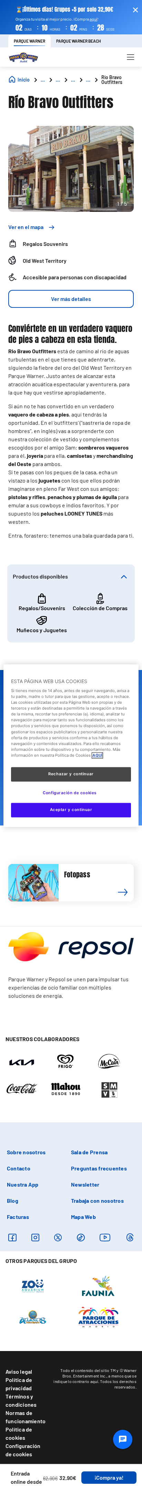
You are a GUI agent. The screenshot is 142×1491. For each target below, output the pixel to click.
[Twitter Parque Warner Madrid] (58, 1237)
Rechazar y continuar (70, 773)
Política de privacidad (19, 1383)
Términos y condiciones (21, 1400)
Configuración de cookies (23, 1450)
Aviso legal (19, 1371)
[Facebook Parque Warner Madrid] (12, 1237)
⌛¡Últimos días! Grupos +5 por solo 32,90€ (64, 9)
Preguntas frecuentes (99, 1168)
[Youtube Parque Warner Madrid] (105, 1237)
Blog (12, 1200)
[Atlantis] (33, 1316)
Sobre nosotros (26, 1152)
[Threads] (130, 1237)
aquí (93, 19)
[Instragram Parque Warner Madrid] (35, 1237)
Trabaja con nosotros (97, 1200)
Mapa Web (83, 1216)
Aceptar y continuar (71, 809)
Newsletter (85, 1184)
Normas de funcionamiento (25, 1416)
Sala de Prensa (89, 1152)
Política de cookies (19, 1433)
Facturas (18, 1216)
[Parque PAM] (98, 1316)
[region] (70, 745)
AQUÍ (97, 755)
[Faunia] (98, 1285)
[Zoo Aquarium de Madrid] (33, 1285)
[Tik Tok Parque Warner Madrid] (81, 1237)
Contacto (18, 1168)
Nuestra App (23, 1184)
